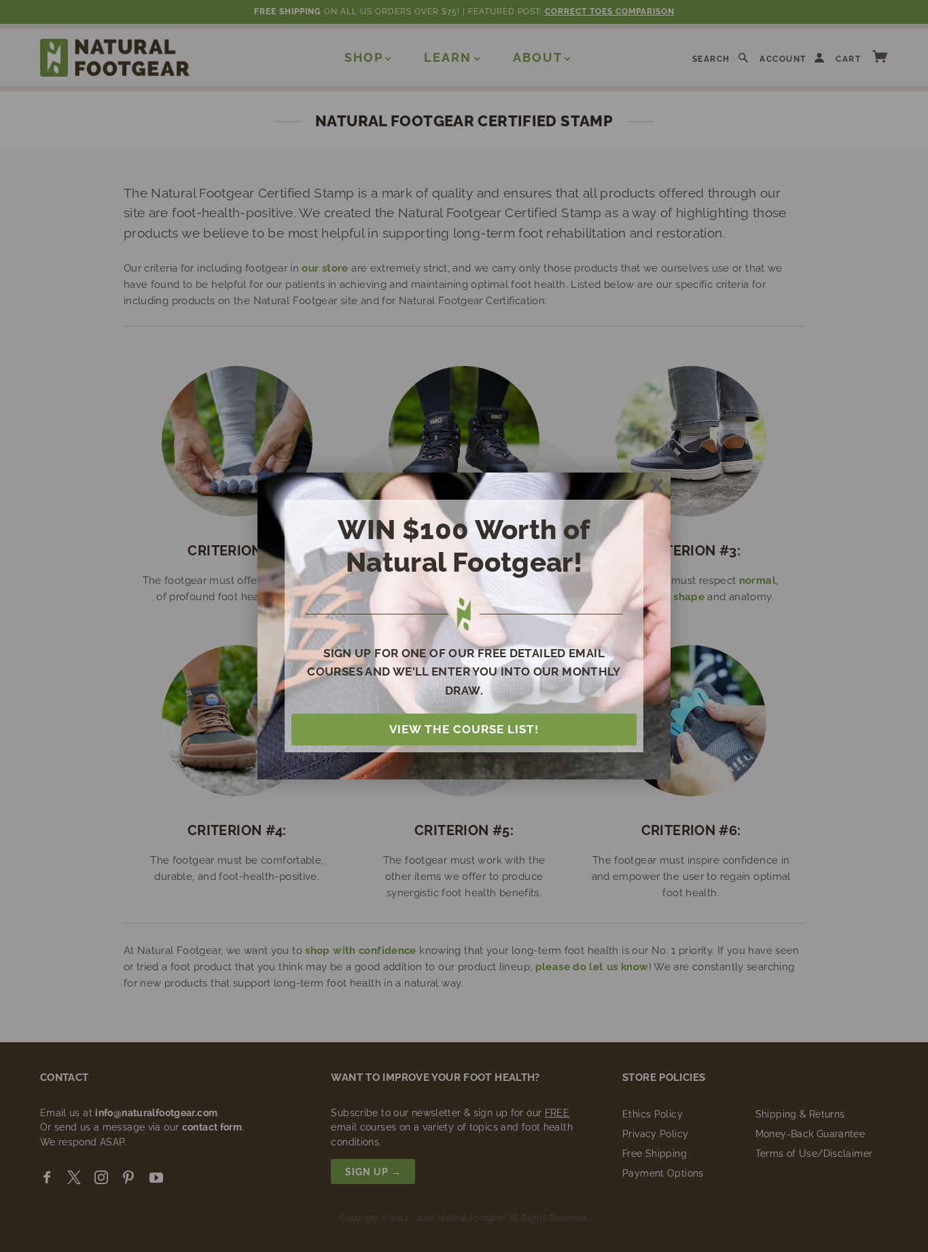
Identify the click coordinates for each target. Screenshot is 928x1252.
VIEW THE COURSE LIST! (464, 729)
